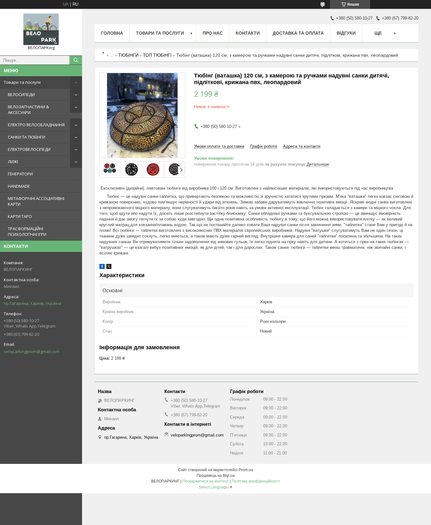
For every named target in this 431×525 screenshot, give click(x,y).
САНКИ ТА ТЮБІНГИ (26, 137)
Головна (112, 33)
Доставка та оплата (298, 33)
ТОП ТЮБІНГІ (157, 55)
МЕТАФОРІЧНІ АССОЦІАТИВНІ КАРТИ (36, 201)
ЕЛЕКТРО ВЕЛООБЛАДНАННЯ (36, 125)
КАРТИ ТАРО (20, 216)
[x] (108, 267)
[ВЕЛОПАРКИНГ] (41, 29)
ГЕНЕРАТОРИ (20, 174)
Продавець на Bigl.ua (216, 475)
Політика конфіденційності (256, 481)
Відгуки (346, 33)
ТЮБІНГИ (128, 55)
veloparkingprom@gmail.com (31, 351)
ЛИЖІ (13, 161)
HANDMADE (19, 186)
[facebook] (102, 267)
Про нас (213, 33)
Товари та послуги (22, 82)
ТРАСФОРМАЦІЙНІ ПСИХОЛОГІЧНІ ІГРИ (27, 231)
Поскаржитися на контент (205, 481)
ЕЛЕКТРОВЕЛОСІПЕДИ (29, 149)
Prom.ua (246, 470)
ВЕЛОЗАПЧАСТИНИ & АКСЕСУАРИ (28, 109)
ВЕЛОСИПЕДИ (21, 94)
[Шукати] (75, 60)
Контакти (248, 33)
